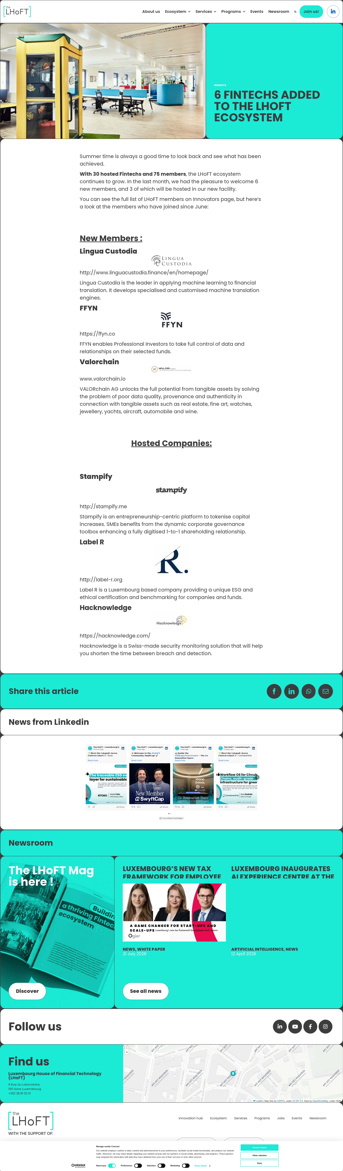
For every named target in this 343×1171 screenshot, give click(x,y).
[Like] (89, 807)
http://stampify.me (103, 506)
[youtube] (295, 1027)
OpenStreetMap (320, 1100)
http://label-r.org (101, 579)
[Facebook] (274, 691)
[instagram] (326, 1027)
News (129, 949)
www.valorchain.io (103, 378)
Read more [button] (93, 760)
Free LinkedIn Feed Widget (172, 818)
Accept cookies (259, 1147)
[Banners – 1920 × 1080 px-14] (174, 885)
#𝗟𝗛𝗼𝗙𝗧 (156, 753)
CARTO (281, 1100)
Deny (259, 1163)
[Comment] (93, 807)
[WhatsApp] (308, 691)
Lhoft (10, 33)
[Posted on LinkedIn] (122, 748)
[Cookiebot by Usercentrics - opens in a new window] (78, 1166)
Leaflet (259, 1100)
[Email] (326, 691)
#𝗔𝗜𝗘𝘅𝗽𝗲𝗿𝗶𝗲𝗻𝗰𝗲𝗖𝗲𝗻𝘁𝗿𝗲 (186, 755)
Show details (201, 1166)
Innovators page (213, 199)
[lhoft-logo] (17, 7)
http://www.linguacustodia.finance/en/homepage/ (144, 272)
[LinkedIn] (292, 691)
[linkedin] (280, 1027)
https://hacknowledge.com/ (115, 635)
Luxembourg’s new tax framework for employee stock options (172, 877)
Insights (17, 33)
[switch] (138, 1165)
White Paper (151, 949)
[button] (295, 11)
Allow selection (259, 1155)
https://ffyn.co (97, 333)
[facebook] (310, 1027)
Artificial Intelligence (257, 949)
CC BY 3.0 (297, 1100)
